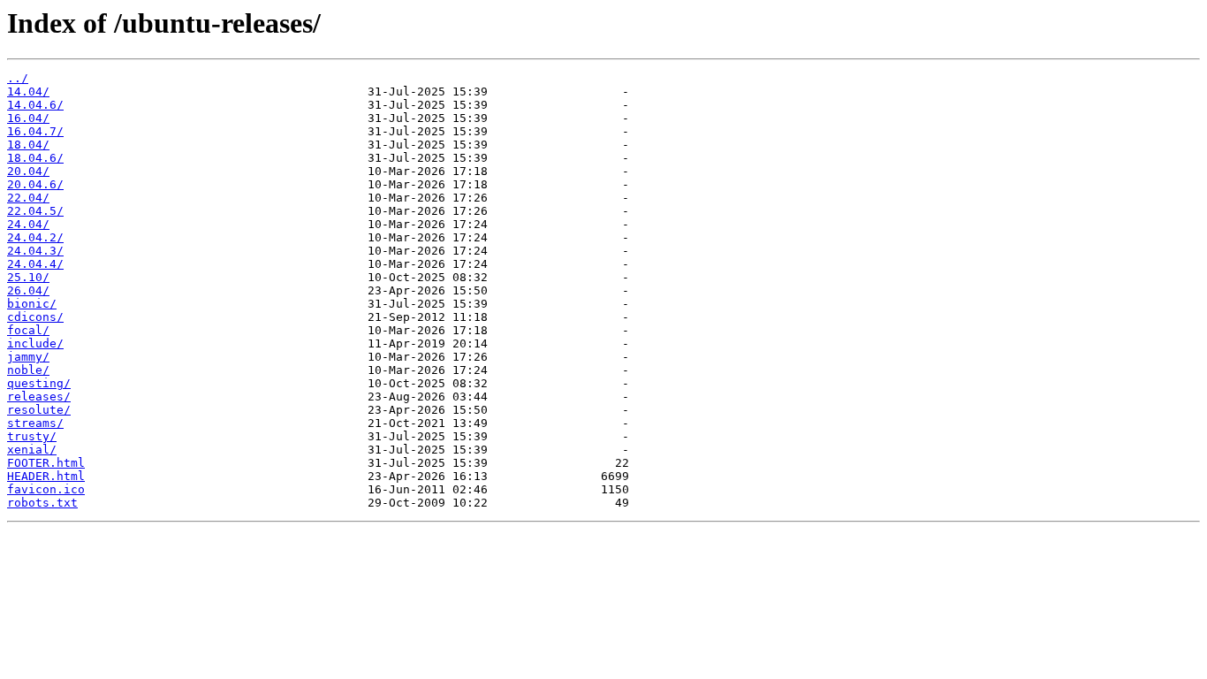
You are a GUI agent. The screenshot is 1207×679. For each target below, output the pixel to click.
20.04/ (28, 171)
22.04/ (28, 197)
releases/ (39, 396)
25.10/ (28, 277)
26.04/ (28, 290)
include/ (35, 343)
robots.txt (42, 502)
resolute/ (39, 409)
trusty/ (32, 436)
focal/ (28, 330)
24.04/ (28, 224)
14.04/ (28, 91)
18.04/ (28, 144)
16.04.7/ (35, 131)
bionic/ (32, 303)
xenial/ (32, 449)
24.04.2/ (35, 237)
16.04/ (28, 118)
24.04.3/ (35, 250)
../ (17, 78)
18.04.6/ (35, 157)
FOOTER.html (46, 462)
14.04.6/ (35, 104)
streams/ (35, 423)
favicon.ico (46, 489)
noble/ (28, 370)
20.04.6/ (35, 184)
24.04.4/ (35, 264)
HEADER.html (46, 476)
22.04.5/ (35, 210)
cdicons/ (35, 317)
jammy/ (28, 356)
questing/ (39, 383)
